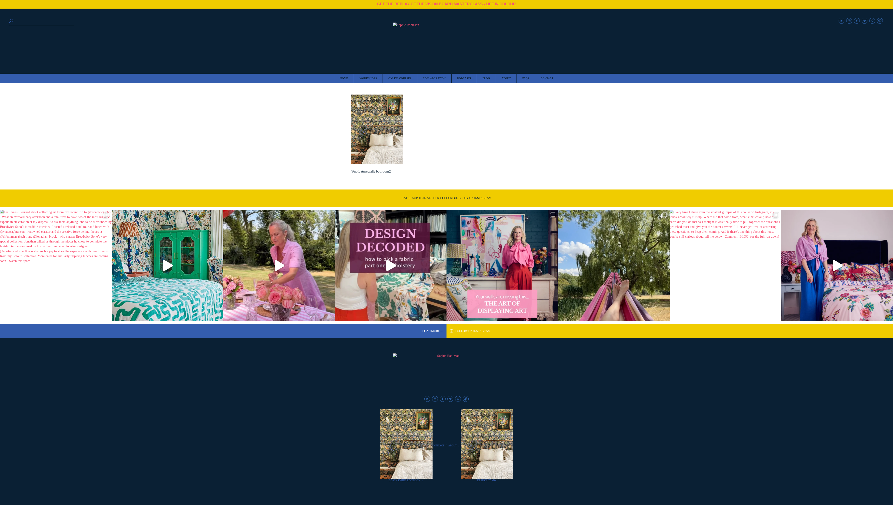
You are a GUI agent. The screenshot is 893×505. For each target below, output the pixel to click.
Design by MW (486, 480)
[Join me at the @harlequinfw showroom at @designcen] (390, 265)
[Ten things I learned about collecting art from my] (56, 265)
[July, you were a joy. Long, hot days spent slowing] (614, 265)
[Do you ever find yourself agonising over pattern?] (167, 265)
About (452, 445)
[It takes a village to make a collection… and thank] (837, 265)
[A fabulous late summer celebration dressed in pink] (279, 265)
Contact (438, 445)
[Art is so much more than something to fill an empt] (502, 265)
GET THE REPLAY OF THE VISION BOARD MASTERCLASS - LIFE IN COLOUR (446, 4)
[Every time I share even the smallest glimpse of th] (725, 265)
